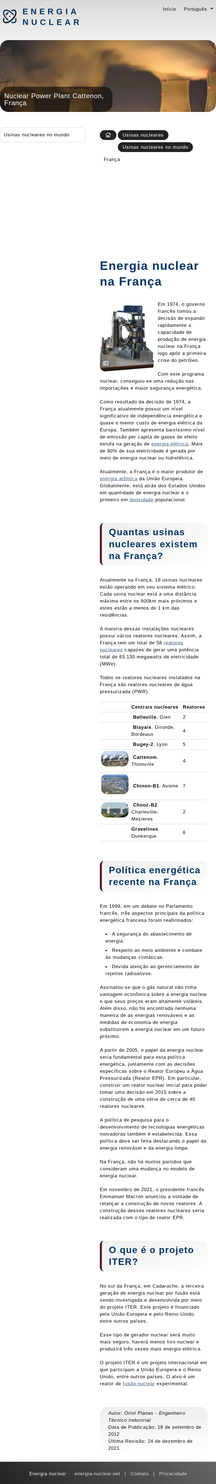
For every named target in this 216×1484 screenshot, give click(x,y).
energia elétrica (169, 444)
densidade (142, 499)
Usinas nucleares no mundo (36, 134)
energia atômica (119, 478)
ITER (120, 1261)
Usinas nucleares (143, 135)
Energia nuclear (52, 17)
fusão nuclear (139, 1383)
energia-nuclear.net (97, 1473)
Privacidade (173, 1473)
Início (169, 9)
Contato (139, 1473)
